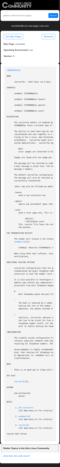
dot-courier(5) (26, 408)
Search (53, 15)
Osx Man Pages (13, 36)
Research (48, 36)
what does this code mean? (16, 456)
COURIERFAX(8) (14, 70)
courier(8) (19, 382)
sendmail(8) (20, 242)
